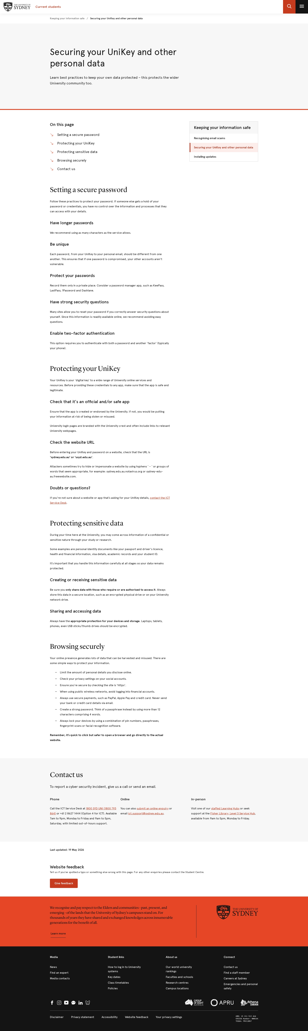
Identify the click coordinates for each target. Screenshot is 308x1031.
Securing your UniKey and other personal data (223, 147)
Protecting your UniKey (75, 143)
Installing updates (205, 156)
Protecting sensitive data (77, 152)
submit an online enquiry (152, 808)
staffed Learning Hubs (225, 808)
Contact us (66, 169)
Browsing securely (71, 160)
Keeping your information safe (222, 127)
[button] (289, 7)
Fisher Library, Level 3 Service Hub (232, 813)
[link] (67, 18)
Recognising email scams (209, 138)
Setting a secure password (78, 135)
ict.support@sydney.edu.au (145, 813)
